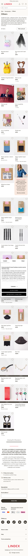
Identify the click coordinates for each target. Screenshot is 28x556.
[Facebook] (8, 522)
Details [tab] (14, 260)
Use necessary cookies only (14, 294)
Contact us (7, 550)
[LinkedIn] (25, 522)
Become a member (21, 192)
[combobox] (14, 7)
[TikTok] (14, 522)
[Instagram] (2, 522)
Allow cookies (14, 290)
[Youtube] (19, 522)
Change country (16, 552)
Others (14, 11)
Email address (5, 492)
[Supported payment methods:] (14, 512)
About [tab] (22, 260)
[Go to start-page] (8, 4)
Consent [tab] (5, 260)
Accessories (8, 11)
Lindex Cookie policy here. (12, 281)
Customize (13, 286)
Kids (2, 11)
